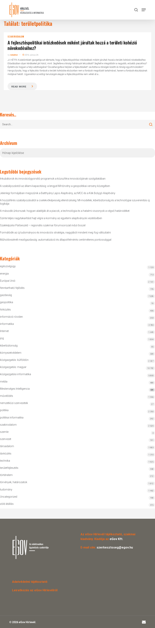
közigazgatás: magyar (13, 367)
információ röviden (11, 316)
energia (4, 273)
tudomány (6, 489)
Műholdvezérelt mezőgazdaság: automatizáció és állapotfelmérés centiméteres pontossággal (55, 239)
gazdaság (6, 295)
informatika (7, 323)
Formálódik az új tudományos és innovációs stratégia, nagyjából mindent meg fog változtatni (55, 232)
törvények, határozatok (13, 482)
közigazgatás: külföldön (14, 359)
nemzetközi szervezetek (14, 403)
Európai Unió (7, 280)
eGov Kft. (116, 539)
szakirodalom (16, 36)
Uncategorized (8, 496)
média (3, 381)
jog (2, 338)
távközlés (5, 453)
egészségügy (8, 266)
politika (4, 410)
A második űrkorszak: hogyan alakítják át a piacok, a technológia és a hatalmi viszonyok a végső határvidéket (64, 210)
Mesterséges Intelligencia (76, 389)
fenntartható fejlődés (12, 287)
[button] (144, 10)
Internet (4, 331)
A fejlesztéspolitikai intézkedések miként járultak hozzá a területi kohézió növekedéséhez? (72, 45)
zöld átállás (7, 503)
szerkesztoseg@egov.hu (115, 547)
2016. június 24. (31, 55)
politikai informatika (11, 417)
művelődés (6, 395)
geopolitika (6, 302)
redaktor (14, 55)
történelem (6, 475)
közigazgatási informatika (15, 374)
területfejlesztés (9, 467)
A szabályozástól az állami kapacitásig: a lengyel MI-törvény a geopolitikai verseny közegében (55, 185)
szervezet (5, 439)
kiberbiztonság (9, 345)
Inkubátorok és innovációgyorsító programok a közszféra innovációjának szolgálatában (52, 178)
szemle (4, 431)
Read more (18, 86)
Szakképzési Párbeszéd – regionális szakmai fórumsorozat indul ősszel (42, 225)
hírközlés (5, 309)
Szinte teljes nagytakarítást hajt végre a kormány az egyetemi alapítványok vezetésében (51, 218)
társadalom (7, 446)
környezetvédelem (10, 352)
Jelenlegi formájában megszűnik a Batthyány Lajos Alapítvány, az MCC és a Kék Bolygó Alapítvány (57, 193)
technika (5, 460)
